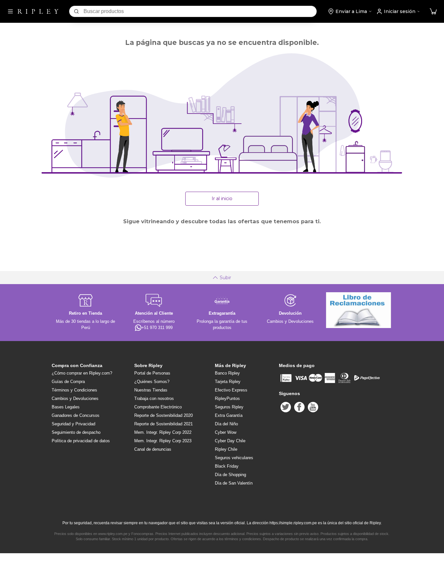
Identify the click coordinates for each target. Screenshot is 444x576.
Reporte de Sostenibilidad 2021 (163, 423)
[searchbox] (200, 11)
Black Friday (227, 466)
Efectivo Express (231, 390)
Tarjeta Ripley (228, 381)
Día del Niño (226, 423)
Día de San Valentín (234, 483)
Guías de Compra (68, 381)
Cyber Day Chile (230, 440)
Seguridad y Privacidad (73, 423)
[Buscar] (76, 11)
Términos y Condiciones (74, 390)
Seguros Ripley (229, 407)
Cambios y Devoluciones (75, 398)
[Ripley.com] (38, 11)
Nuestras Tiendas (150, 390)
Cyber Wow (225, 432)
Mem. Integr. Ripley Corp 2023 (162, 440)
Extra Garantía (228, 415)
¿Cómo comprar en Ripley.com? (82, 373)
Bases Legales (66, 407)
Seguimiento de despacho (76, 432)
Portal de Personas (152, 373)
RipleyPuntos (227, 398)
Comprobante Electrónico (158, 407)
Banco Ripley (227, 373)
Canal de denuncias (152, 449)
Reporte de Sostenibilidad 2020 (163, 415)
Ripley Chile (226, 449)
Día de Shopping (230, 474)
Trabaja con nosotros (154, 398)
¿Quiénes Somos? (151, 381)
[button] (433, 11)
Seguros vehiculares (234, 457)
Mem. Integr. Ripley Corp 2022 (162, 432)
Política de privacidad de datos (81, 440)
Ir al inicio (222, 198)
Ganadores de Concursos (75, 415)
